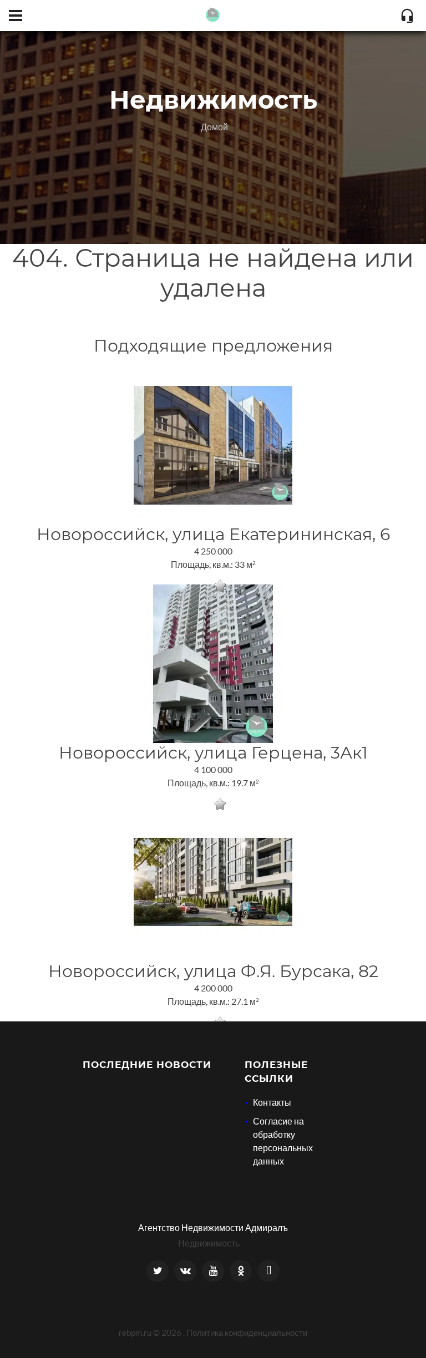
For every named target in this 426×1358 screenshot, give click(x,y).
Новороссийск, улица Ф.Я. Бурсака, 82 (213, 971)
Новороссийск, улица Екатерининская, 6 (213, 534)
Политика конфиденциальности (246, 1332)
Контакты (272, 1102)
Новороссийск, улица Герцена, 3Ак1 (213, 752)
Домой (214, 126)
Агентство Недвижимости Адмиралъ (213, 1227)
